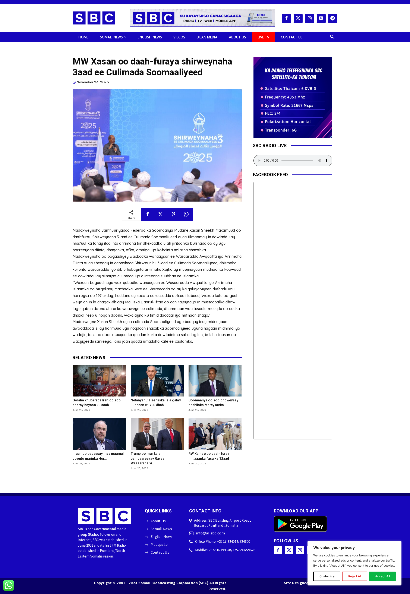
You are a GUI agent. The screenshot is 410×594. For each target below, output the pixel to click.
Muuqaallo (159, 544)
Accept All (382, 576)
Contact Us (160, 552)
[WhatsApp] (186, 214)
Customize (326, 576)
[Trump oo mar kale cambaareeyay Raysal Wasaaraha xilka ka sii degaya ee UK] (157, 434)
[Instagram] (309, 18)
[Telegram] (332, 18)
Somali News (161, 528)
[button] (332, 37)
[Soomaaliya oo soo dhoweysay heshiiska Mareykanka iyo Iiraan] (215, 380)
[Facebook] (286, 18)
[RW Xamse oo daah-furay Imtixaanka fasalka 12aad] (215, 434)
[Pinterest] (173, 214)
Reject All (354, 576)
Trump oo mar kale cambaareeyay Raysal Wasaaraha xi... (148, 458)
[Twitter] (298, 18)
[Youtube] (321, 18)
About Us (158, 520)
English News (162, 536)
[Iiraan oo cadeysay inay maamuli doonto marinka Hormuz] (99, 434)
